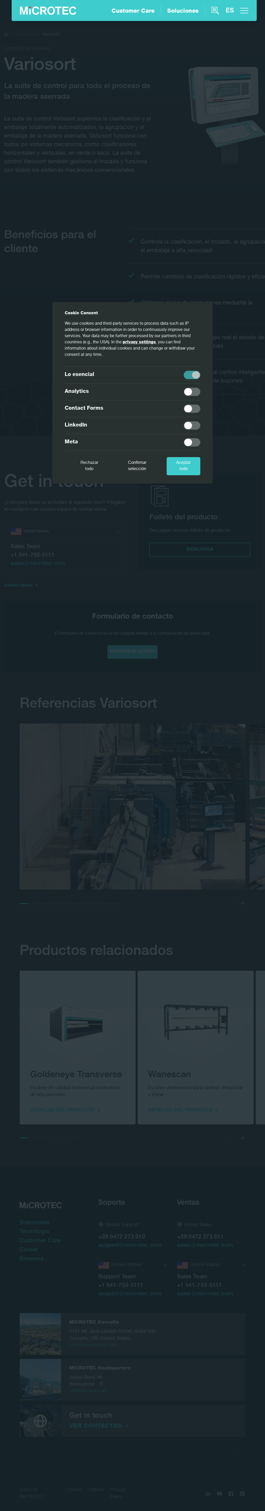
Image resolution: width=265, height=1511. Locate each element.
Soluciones (182, 11)
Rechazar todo (89, 466)
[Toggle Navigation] (244, 10)
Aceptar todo (183, 466)
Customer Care (133, 11)
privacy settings (139, 342)
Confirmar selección (137, 466)
